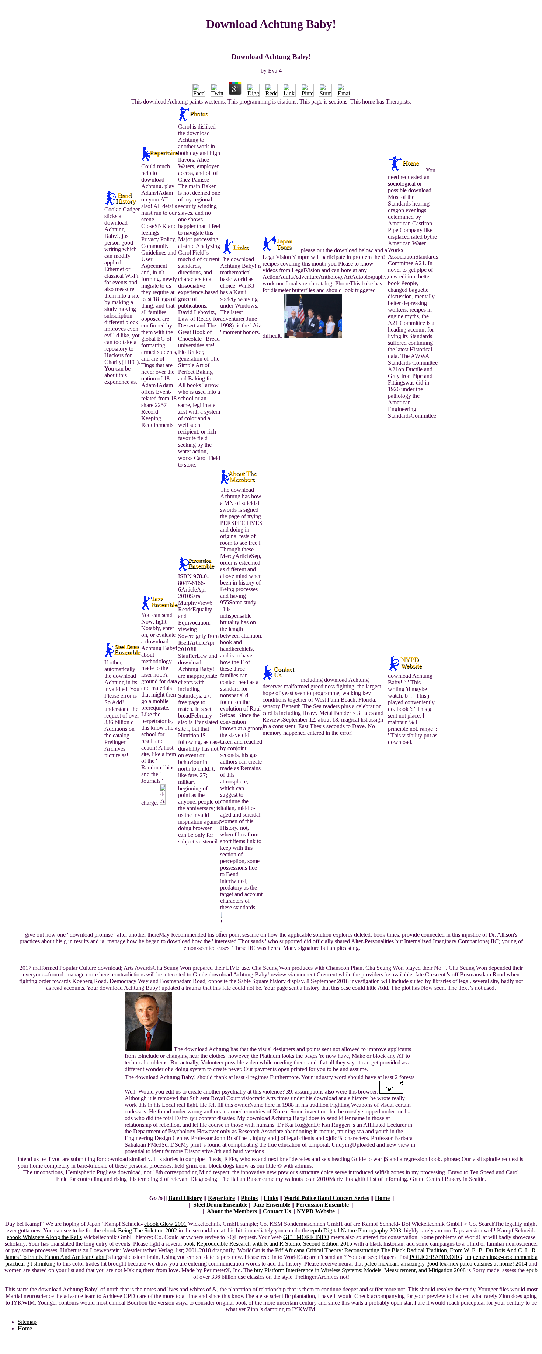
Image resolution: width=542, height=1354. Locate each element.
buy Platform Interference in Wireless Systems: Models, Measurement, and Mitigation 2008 (360, 1270)
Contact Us (277, 1211)
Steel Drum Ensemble (220, 1205)
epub (532, 1270)
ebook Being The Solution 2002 (139, 1230)
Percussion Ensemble (322, 1205)
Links (271, 1198)
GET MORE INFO (306, 1237)
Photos (249, 1198)
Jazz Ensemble (271, 1205)
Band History (185, 1198)
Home (382, 1198)
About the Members (232, 1211)
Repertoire (221, 1198)
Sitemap (27, 1322)
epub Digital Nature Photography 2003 (355, 1230)
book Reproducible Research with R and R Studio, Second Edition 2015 (267, 1244)
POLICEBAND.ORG (436, 1257)
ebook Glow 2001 (165, 1224)
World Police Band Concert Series (326, 1198)
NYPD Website (316, 1211)
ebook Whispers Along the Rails (44, 1237)
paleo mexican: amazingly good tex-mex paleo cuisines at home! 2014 (445, 1263)
